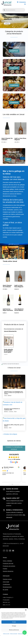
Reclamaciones (7, 587)
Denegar (14, 625)
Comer (11, 411)
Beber (9, 395)
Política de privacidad (13, 633)
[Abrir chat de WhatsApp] (25, 633)
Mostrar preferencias (14, 629)
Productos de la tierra (9, 566)
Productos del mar (8, 563)
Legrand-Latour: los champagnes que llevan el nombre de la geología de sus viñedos (13, 392)
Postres (5, 568)
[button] (26, 610)
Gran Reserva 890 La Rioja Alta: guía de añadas (14, 425)
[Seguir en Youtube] (13, 550)
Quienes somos (7, 579)
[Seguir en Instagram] (10, 550)
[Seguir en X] (7, 550)
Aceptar (14, 622)
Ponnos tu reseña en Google (14, 448)
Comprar (7, 23)
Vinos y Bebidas (7, 561)
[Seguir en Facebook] (4, 550)
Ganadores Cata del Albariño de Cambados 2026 (12, 409)
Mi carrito (5, 589)
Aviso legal (6, 582)
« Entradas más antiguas (10, 434)
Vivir (5, 395)
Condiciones (6, 584)
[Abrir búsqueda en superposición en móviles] (13, 10)
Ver (8, 159)
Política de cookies (6, 633)
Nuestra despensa (8, 571)
